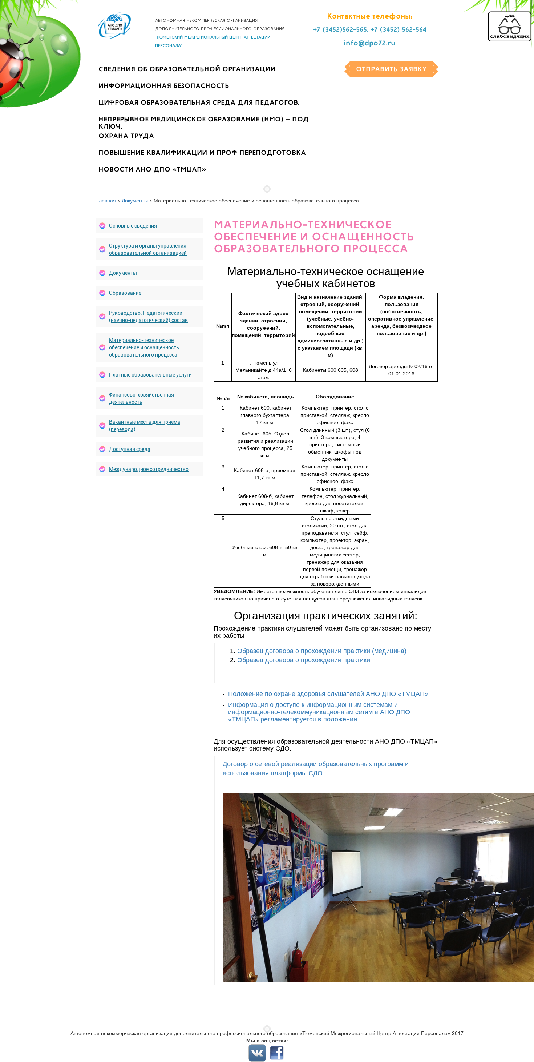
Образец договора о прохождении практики (303, 660)
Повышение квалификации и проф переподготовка (202, 153)
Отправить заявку (391, 69)
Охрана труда (126, 136)
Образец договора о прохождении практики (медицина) (321, 651)
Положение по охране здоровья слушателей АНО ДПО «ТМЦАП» (329, 693)
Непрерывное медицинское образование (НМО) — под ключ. (203, 121)
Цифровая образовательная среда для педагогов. (198, 102)
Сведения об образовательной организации (186, 69)
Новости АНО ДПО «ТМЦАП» (152, 169)
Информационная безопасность (163, 86)
